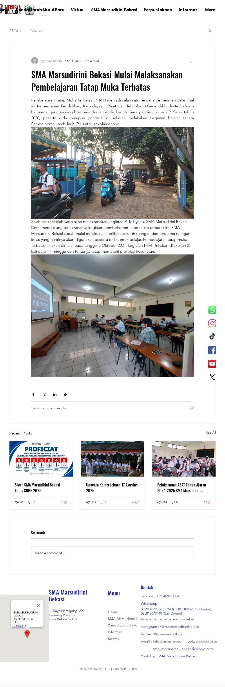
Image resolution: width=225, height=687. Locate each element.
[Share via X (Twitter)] (44, 394)
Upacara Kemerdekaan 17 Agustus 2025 (112, 487)
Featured (36, 30)
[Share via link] (66, 394)
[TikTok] (212, 337)
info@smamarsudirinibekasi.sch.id (181, 641)
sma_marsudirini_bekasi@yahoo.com (183, 649)
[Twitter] (157, 672)
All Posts (15, 30)
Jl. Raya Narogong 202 (66, 611)
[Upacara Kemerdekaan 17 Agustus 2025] (112, 459)
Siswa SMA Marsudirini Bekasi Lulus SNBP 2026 (37, 487)
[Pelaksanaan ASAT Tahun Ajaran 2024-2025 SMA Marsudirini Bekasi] (184, 459)
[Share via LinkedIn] (55, 394)
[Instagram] (212, 323)
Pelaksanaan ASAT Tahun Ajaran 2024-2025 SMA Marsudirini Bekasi (181, 487)
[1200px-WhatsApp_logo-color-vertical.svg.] (212, 310)
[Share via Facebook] (33, 394)
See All (211, 433)
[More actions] (191, 60)
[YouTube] (212, 364)
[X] (212, 377)
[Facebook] (212, 350)
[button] (210, 30)
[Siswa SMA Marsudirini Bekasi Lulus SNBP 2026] (41, 459)
